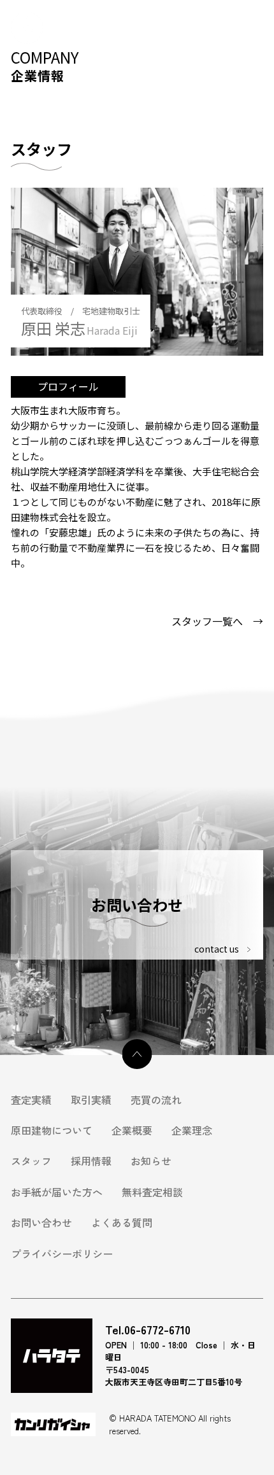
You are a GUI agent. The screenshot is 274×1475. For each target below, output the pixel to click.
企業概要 (132, 1130)
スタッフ (31, 1160)
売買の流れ (156, 1099)
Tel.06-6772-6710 (148, 1330)
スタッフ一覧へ (217, 621)
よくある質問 (121, 1222)
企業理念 (191, 1130)
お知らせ (151, 1160)
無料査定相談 (152, 1192)
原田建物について (51, 1130)
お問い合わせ (41, 1222)
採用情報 (91, 1160)
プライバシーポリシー (62, 1253)
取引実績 (91, 1099)
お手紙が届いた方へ (57, 1192)
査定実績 (31, 1099)
